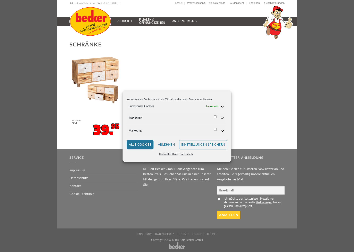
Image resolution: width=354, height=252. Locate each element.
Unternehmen (183, 21)
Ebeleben (254, 3)
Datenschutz (186, 154)
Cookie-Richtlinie (168, 154)
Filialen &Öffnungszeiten (152, 21)
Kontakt (75, 186)
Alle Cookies (140, 144)
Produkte (125, 21)
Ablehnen (166, 144)
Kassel (179, 3)
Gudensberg (237, 3)
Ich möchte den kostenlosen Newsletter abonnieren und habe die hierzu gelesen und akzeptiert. (252, 202)
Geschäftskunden (274, 3)
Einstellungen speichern (203, 144)
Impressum (77, 170)
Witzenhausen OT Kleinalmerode (206, 3)
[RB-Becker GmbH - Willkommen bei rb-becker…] (90, 21)
